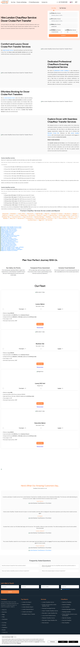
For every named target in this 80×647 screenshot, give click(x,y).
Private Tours (72, 218)
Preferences (52, 641)
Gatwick (11, 215)
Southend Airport (32, 220)
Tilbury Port (13, 218)
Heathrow (4, 215)
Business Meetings (39, 217)
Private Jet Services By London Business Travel (49, 605)
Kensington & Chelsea (57, 213)
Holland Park (23, 215)
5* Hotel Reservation (34, 2)
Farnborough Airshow (64, 215)
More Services (45, 622)
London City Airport (26, 602)
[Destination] (10, 620)
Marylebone (67, 213)
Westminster (30, 213)
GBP (76, 2)
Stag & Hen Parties (28, 217)
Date (52, 24)
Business (5, 218)
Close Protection (63, 218)
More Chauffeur (65, 622)
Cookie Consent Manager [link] (6, 636)
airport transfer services (8, 50)
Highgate (74, 213)
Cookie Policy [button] (37, 641)
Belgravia (47, 213)
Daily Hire (70, 217)
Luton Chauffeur (66, 607)
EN (71, 2)
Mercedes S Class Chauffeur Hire (49, 620)
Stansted (38, 215)
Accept (73, 641)
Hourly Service (56, 217)
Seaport (45, 215)
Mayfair (64, 217)
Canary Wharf (21, 213)
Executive (50, 218)
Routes (3, 629)
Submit (10, 592)
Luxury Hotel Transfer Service (49, 615)
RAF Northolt (49, 220)
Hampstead (5, 213)
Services (4, 625)
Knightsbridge (39, 213)
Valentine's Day (53, 215)
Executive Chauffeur (66, 620)
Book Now (40, 324)
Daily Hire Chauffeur (66, 618)
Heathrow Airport (26, 604)
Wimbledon (13, 213)
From (52, 13)
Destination (5, 619)
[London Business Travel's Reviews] (40, 550)
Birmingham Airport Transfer (28, 614)
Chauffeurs (4, 627)
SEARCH (63, 35)
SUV (56, 218)
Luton (17, 215)
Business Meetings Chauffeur (68, 609)
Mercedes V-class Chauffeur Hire (49, 613)
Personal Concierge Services (48, 608)
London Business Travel (9, 97)
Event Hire (74, 215)
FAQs (3, 617)
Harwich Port (21, 218)
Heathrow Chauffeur (66, 602)
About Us (4, 609)
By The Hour (63, 8)
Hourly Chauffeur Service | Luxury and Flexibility (69, 614)
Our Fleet (4, 622)
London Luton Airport (27, 611)
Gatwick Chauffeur (66, 604)
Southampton (29, 218)
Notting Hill (31, 215)
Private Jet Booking (21, 2)
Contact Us (44, 2)
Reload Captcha (66, 589)
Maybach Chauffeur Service (48, 618)
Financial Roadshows (40, 218)
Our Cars (13, 2)
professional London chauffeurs (61, 70)
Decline (63, 641)
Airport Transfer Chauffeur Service (50, 610)
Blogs (3, 614)
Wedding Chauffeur (66, 611)
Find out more (40, 327)
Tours (76, 217)
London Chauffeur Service (48, 602)
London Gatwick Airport (27, 607)
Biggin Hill (41, 220)
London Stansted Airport (28, 609)
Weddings (48, 217)
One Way (53, 8)
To (52, 18)
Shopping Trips (6, 217)
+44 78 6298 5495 (62, 2)
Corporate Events (16, 217)
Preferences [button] (19, 643)
